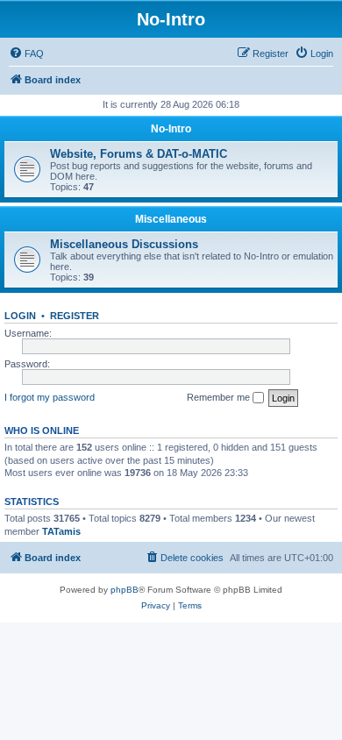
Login (20, 315)
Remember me (220, 397)
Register (74, 315)
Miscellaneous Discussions (124, 244)
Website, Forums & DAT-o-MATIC (138, 153)
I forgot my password (49, 397)
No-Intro (171, 129)
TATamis (61, 531)
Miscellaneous (171, 219)
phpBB (124, 589)
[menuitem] (26, 53)
